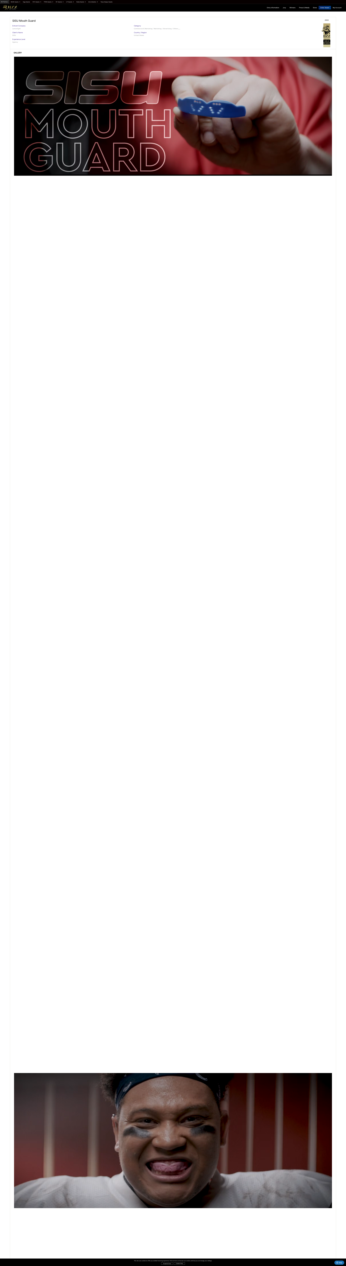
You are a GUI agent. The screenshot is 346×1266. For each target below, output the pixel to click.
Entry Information (273, 8)
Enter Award (324, 8)
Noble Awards (80, 2)
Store (315, 8)
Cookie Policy (179, 1263)
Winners (292, 8)
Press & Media (304, 8)
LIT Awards (69, 2)
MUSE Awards (15, 2)
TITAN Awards (48, 2)
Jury (284, 8)
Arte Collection (92, 2)
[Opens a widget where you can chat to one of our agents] (339, 1263)
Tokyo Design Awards (106, 2)
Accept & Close (167, 1263)
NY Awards (59, 2)
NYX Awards (36, 2)
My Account (337, 8)
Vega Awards (26, 2)
